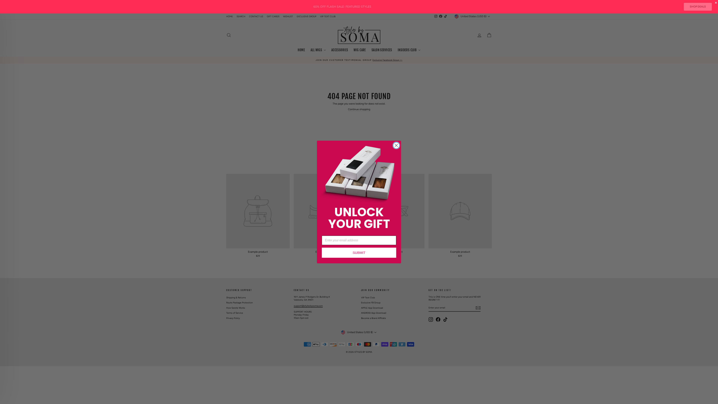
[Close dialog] (396, 145)
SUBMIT (359, 253)
